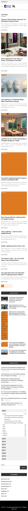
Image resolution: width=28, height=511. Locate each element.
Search (3, 465)
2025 (4, 438)
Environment (4, 484)
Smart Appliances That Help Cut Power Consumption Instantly (11, 59)
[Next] (5, 357)
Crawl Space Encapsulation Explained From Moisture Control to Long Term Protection (16, 300)
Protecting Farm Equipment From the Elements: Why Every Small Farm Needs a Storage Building (17, 345)
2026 (4, 410)
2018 (4, 459)
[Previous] (2, 357)
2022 (4, 447)
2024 (4, 441)
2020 (4, 453)
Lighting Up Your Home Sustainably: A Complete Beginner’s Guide (14, 139)
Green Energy (5, 486)
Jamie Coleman (4, 30)
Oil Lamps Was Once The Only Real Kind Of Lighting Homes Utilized (12, 273)
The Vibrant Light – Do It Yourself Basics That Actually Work (12, 259)
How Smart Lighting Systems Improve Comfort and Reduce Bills (14, 179)
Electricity (4, 479)
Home (2, 488)
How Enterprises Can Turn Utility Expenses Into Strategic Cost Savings (17, 306)
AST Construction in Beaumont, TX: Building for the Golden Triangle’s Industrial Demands (18, 351)
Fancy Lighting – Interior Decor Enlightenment (11, 232)
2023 (4, 444)
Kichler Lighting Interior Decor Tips (13, 246)
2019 (4, 456)
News (2, 493)
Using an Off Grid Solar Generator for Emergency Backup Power (13, 20)
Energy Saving (5, 481)
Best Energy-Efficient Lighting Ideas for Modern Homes (13, 218)
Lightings (4, 34)
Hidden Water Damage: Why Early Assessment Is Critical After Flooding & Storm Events (17, 313)
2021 (4, 450)
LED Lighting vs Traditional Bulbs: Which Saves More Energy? (12, 100)
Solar (2, 496)
